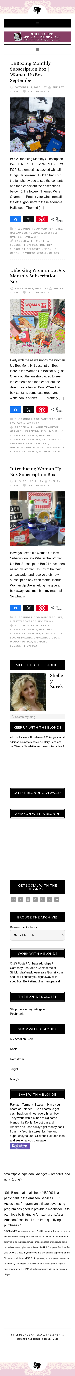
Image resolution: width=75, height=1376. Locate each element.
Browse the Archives (23, 927)
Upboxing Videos (23, 252)
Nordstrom (17, 1059)
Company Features (48, 228)
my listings (35, 1009)
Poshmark (17, 1013)
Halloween (18, 232)
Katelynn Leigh (36, 431)
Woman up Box (48, 252)
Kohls (13, 1049)
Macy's (15, 1079)
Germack (17, 431)
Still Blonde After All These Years (37, 37)
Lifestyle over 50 (23, 621)
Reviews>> (30, 236)
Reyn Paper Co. (37, 443)
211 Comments (38, 91)
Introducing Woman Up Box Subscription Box (35, 471)
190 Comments (38, 292)
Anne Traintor (47, 427)
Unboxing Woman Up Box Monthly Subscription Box (37, 276)
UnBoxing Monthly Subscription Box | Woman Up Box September (30, 71)
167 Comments (38, 485)
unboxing (49, 249)
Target (14, 1069)
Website (33, 423)
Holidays (35, 232)
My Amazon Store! (22, 1039)
